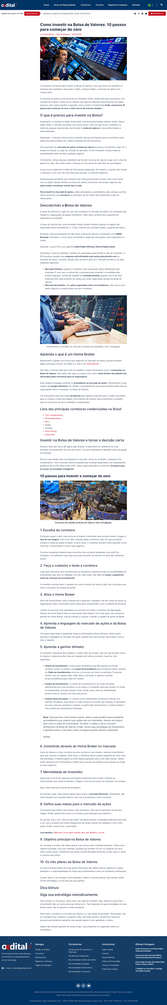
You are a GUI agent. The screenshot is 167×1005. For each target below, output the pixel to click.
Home (46, 5)
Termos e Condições (110, 965)
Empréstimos (40, 957)
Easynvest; (50, 434)
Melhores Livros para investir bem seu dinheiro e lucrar (79, 832)
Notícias (136, 5)
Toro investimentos (54, 415)
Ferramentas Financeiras (79, 956)
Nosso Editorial (108, 957)
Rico (47, 421)
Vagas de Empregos (43, 965)
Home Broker (92, 364)
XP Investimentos (53, 418)
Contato (105, 953)
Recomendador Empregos (79, 964)
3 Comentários (47, 34)
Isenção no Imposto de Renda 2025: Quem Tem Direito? (67, 13)
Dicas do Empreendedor (65, 5)
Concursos (86, 5)
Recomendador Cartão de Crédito (82, 960)
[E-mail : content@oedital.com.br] (3, 968)
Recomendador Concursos (79, 971)
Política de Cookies (110, 969)
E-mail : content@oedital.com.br (19, 968)
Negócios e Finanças (117, 5)
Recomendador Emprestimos (80, 968)
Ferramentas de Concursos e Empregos (80, 950)
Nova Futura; (51, 431)
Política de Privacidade (111, 961)
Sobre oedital (107, 949)
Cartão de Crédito (42, 949)
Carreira (99, 5)
